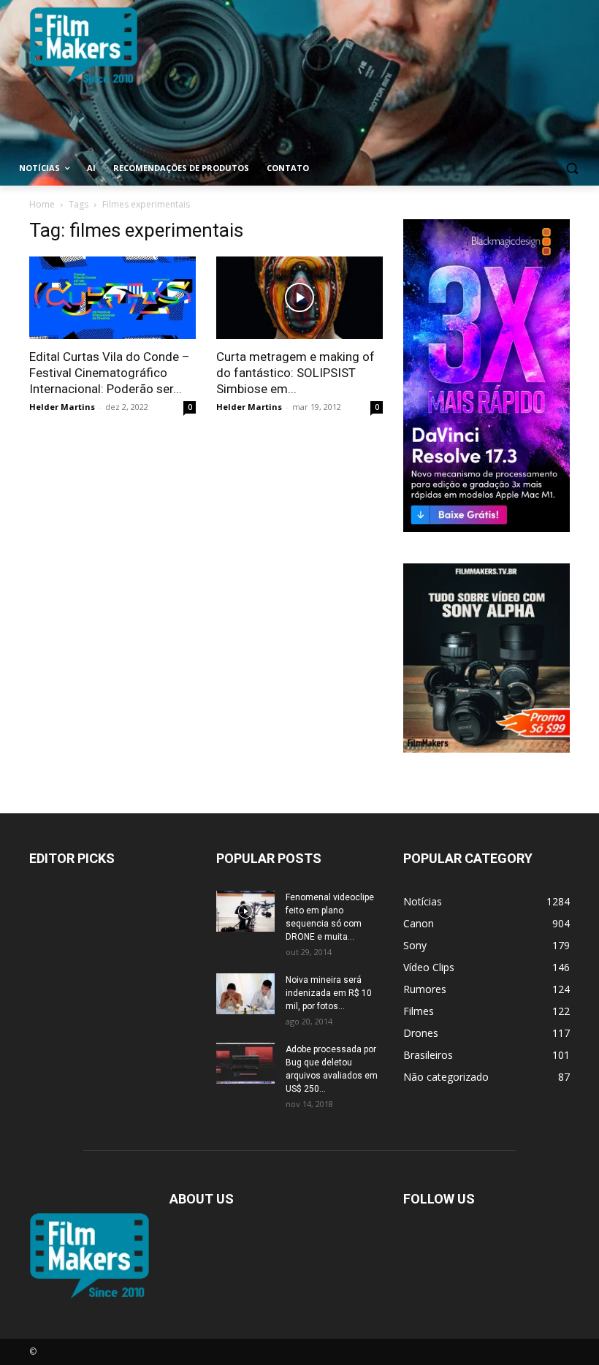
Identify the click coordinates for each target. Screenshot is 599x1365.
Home (42, 204)
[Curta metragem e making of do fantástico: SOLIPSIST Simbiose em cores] (299, 297)
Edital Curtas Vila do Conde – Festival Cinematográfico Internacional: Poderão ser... (109, 372)
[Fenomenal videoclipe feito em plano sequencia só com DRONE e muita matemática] (245, 911)
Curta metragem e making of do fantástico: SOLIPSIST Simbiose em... (295, 372)
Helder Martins (62, 406)
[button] (571, 168)
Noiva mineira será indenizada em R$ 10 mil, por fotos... (329, 993)
